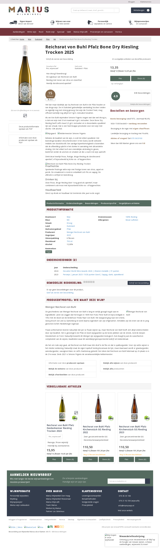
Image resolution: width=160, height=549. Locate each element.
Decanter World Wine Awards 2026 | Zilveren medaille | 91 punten (91, 271)
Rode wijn (50, 31)
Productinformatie (55, 203)
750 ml (69, 241)
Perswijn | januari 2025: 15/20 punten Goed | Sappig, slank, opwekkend (93, 274)
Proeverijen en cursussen (101, 31)
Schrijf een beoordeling (138, 283)
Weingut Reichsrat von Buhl (78, 232)
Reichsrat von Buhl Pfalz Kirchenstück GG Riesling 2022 (97, 429)
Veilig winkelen (50, 519)
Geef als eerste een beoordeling (60, 292)
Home (22, 39)
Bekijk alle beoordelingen (140, 104)
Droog (69, 223)
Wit (55, 39)
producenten (113, 369)
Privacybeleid (87, 505)
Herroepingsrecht (134, 519)
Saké (69, 31)
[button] (50, 95)
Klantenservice (145, 2)
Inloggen (131, 2)
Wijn (29, 39)
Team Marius (51, 505)
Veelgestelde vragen (90, 502)
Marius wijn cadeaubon (20, 505)
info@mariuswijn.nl (126, 505)
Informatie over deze (66, 363)
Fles (120, 78)
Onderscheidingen (74, 203)
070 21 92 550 (125, 501)
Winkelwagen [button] (141, 10)
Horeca (118, 31)
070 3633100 (136, 138)
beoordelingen (59, 532)
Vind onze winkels (125, 510)
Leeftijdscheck (104, 519)
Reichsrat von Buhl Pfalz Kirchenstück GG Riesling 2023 (133, 429)
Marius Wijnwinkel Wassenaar (58, 499)
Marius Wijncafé (81, 31)
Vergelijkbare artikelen (129, 203)
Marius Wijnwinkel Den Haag (58, 496)
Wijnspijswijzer (16, 502)
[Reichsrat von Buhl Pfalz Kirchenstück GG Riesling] (98, 408)
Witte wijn (31, 31)
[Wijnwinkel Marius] (29, 11)
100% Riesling (131, 217)
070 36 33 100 (125, 496)
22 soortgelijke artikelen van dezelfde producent (131, 59)
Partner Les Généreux (55, 511)
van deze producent (65, 369)
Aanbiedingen (19, 31)
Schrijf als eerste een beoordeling (59, 59)
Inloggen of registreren (18, 519)
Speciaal (60, 31)
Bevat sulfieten (132, 220)
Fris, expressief (55, 436)
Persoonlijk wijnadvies (19, 496)
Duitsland (38, 39)
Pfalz (48, 39)
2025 (69, 235)
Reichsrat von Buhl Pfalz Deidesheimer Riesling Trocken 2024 (60, 428)
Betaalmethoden (89, 499)
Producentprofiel (108, 203)
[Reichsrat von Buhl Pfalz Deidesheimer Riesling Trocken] (62, 408)
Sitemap (71, 519)
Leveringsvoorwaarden (91, 496)
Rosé (41, 31)
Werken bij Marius (53, 508)
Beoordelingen (91, 203)
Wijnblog (13, 499)
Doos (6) (141, 78)
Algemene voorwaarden (86, 519)
